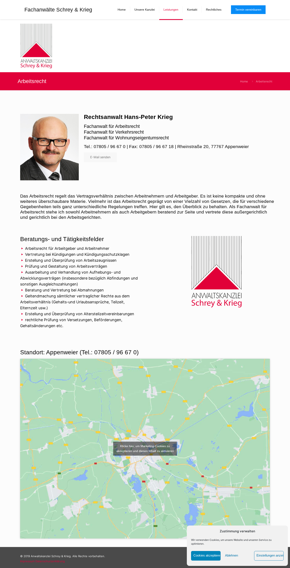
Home (244, 81)
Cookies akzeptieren (207, 555)
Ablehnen (231, 555)
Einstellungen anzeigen (270, 555)
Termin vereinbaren (248, 9)
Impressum (27, 561)
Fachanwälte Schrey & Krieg (58, 10)
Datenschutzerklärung (50, 561)
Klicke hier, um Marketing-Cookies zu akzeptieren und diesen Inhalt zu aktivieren (145, 448)
